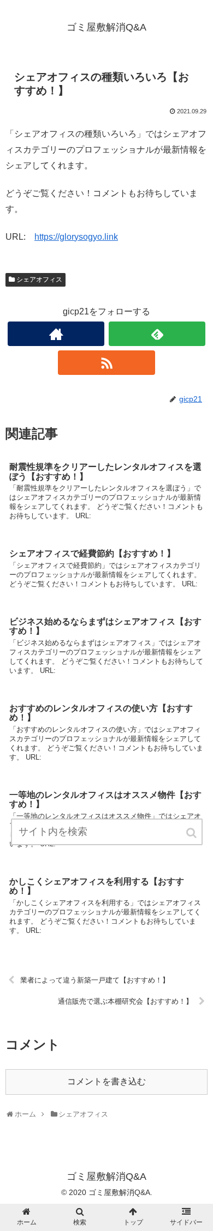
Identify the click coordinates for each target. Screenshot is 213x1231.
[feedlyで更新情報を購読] (157, 334)
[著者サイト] (56, 334)
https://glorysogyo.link (76, 236)
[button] (192, 833)
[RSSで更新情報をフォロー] (106, 362)
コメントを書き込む (106, 1081)
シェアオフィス (39, 279)
